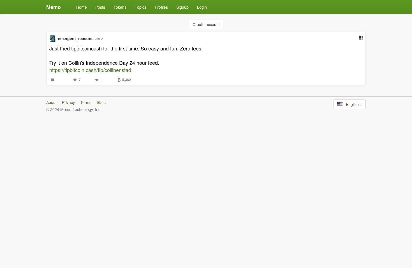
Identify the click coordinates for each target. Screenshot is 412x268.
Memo (53, 7)
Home (81, 7)
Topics (140, 7)
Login (202, 7)
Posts (100, 7)
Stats (101, 102)
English (351, 104)
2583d (99, 38)
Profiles (161, 7)
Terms (85, 102)
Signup (182, 7)
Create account (206, 24)
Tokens (120, 7)
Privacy (68, 102)
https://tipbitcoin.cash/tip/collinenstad (90, 69)
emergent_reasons (76, 38)
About (51, 102)
